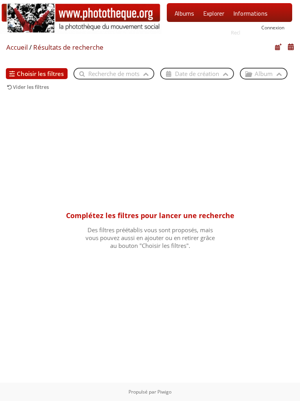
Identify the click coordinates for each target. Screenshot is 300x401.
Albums (184, 13)
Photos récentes (197, 33)
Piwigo (164, 391)
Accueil (17, 47)
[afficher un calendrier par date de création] (290, 47)
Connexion (272, 27)
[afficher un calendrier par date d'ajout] (278, 47)
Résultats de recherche (68, 47)
